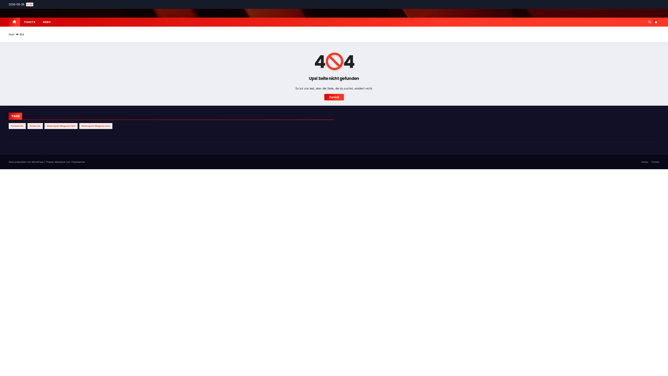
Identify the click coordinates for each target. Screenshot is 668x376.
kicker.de (35, 126)
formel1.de (17, 126)
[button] (649, 22)
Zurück (334, 97)
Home (645, 161)
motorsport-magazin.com (61, 126)
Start (11, 34)
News (47, 22)
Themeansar (78, 161)
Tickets (29, 22)
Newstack (60, 161)
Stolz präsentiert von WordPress (26, 161)
